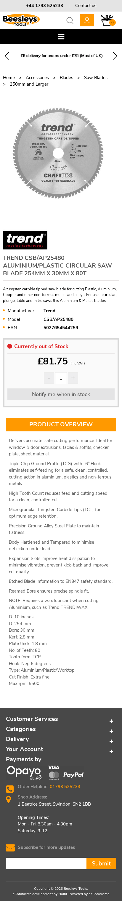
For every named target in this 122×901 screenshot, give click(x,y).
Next (115, 56)
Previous (7, 56)
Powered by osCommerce (89, 894)
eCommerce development (33, 894)
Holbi (62, 894)
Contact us (85, 6)
